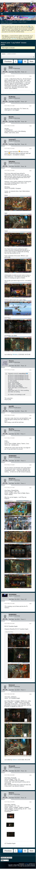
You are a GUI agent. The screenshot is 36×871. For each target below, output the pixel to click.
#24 (30, 465)
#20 (30, 170)
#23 (30, 438)
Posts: (23, 72)
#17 (30, 106)
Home (2, 21)
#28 (30, 694)
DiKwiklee (15, 354)
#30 (30, 802)
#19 (30, 148)
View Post (27, 373)
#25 (30, 487)
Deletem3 (14, 759)
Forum (6, 21)
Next (31, 61)
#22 (30, 415)
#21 (30, 370)
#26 (30, 603)
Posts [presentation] (3, 54)
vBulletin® (26, 863)
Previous (8, 61)
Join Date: (11, 72)
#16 (30, 76)
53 (25, 61)
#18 (30, 126)
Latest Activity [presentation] (11, 53)
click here (13, 38)
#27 (30, 623)
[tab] (3, 54)
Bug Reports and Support (6, 23)
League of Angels (22, 21)
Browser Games (13, 21)
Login (32, 1)
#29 (30, 775)
